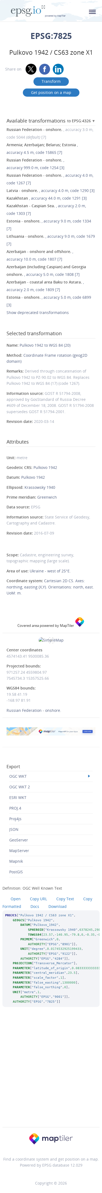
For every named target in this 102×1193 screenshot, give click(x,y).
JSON (13, 829)
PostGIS (16, 871)
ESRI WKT (17, 797)
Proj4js (15, 818)
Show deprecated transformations (38, 312)
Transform (51, 81)
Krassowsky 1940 (39, 487)
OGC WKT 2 (19, 786)
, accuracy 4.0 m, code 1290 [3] (51, 190)
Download (57, 906)
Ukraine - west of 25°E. (50, 570)
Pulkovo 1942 (45, 467)
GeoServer (18, 840)
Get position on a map (51, 92)
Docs (34, 906)
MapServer (19, 850)
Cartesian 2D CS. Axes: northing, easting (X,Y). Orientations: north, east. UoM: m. (50, 587)
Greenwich (47, 497)
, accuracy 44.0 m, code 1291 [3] (47, 198)
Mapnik (16, 861)
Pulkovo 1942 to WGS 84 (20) (45, 345)
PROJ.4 (15, 808)
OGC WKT (18, 776)
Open (16, 898)
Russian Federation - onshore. (34, 710)
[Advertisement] (51, 1074)
